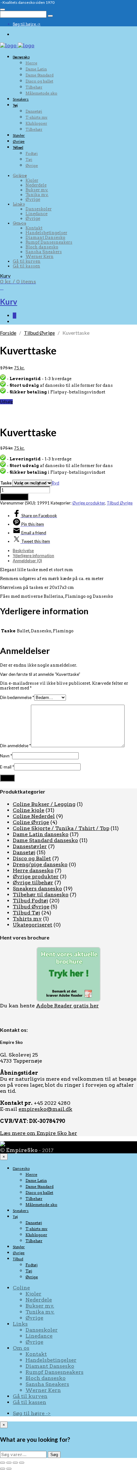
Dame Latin (36, 69)
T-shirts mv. (36, 117)
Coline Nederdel (34, 816)
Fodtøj (31, 153)
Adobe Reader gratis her (67, 1006)
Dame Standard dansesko (45, 840)
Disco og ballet (39, 81)
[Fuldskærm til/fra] (8, 1463)
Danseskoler (38, 209)
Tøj (15, 105)
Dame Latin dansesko (40, 834)
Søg (54, 1454)
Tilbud (18, 147)
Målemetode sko (41, 93)
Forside (8, 333)
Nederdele (36, 185)
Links (19, 204)
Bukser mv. (36, 190)
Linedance (36, 213)
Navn (6, 755)
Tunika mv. (36, 194)
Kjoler (31, 180)
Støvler (19, 135)
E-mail (7, 766)
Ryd (55, 482)
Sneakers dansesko (37, 889)
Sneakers (21, 99)
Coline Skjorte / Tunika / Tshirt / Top (61, 828)
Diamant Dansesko (45, 237)
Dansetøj (33, 111)
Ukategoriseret (32, 925)
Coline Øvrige (31, 822)
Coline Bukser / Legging (44, 804)
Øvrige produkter (88, 502)
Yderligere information (33, 555)
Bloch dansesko (41, 247)
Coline (20, 175)
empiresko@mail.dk (45, 1109)
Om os (19, 223)
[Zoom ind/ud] (2, 1463)
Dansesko (21, 57)
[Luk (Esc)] (21, 1463)
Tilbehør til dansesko (40, 895)
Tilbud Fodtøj (30, 901)
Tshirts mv (27, 919)
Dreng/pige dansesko (40, 864)
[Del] (15, 1463)
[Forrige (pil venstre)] (2, 1469)
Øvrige (19, 141)
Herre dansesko (33, 870)
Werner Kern (39, 256)
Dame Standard (39, 75)
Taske (6, 482)
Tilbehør (33, 87)
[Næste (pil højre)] (8, 1469)
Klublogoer (36, 123)
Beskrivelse (23, 550)
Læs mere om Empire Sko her (38, 1133)
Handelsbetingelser (46, 232)
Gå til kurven (26, 261)
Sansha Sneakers (43, 251)
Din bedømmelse (17, 697)
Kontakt (33, 228)
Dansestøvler (30, 846)
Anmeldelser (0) (27, 560)
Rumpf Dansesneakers (48, 242)
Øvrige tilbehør (33, 883)
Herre (31, 63)
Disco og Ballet (32, 858)
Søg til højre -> (26, 24)
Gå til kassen (26, 266)
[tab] (75, 550)
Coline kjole (28, 810)
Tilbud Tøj (26, 913)
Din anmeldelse (15, 745)
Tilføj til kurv (14, 496)
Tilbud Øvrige (39, 333)
